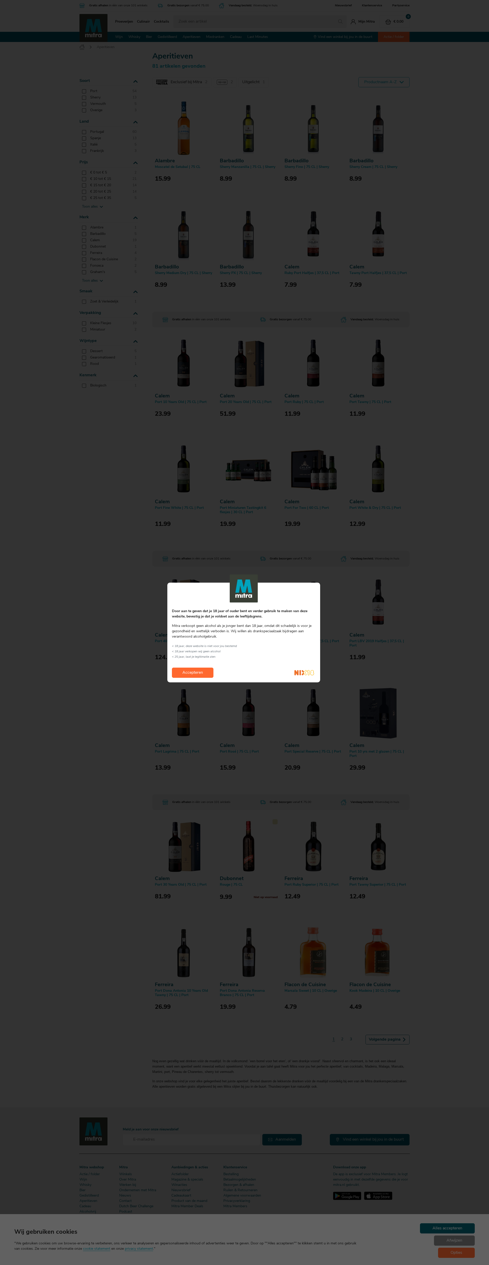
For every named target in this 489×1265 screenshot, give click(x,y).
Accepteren (192, 673)
